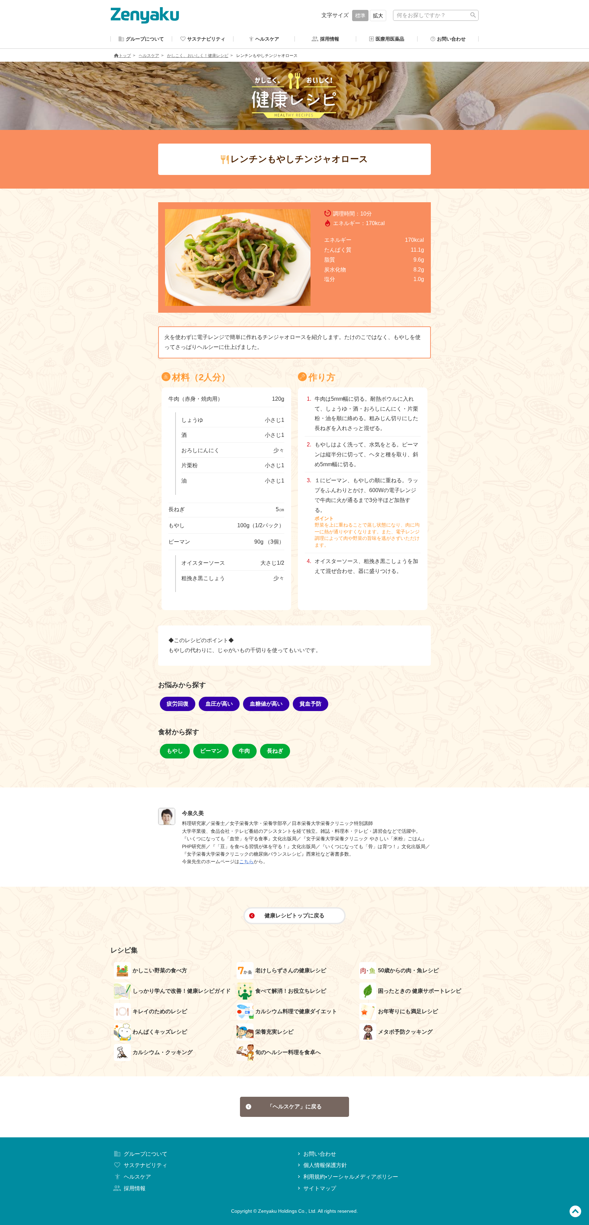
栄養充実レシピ (274, 1032)
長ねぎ (275, 751)
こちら (246, 861)
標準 (360, 15)
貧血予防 (310, 704)
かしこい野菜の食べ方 (160, 970)
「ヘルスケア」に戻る (294, 1106)
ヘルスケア (149, 55)
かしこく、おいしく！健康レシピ (197, 55)
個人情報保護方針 (325, 1165)
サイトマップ (319, 1188)
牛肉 (244, 751)
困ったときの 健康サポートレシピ (419, 991)
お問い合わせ (319, 1154)
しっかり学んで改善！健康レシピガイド (182, 991)
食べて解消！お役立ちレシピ (290, 991)
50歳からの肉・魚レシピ (408, 970)
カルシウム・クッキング (163, 1052)
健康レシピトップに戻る (294, 915)
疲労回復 (177, 704)
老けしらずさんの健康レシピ (290, 970)
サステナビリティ (145, 1165)
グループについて (145, 1154)
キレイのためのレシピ (160, 1011)
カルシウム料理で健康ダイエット (296, 1011)
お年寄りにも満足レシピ (408, 1011)
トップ (125, 55)
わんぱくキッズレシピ (160, 1032)
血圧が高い (219, 704)
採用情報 (135, 1188)
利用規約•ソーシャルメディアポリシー (350, 1177)
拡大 (378, 15)
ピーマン (211, 751)
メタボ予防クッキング (405, 1032)
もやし (175, 751)
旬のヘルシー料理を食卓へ (288, 1052)
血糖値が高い (266, 704)
